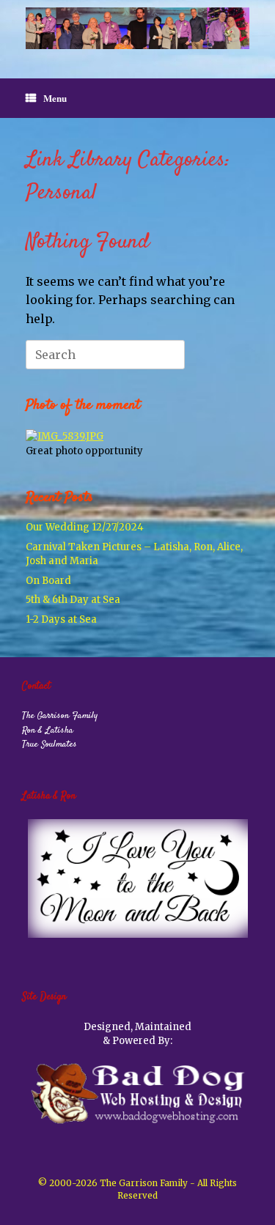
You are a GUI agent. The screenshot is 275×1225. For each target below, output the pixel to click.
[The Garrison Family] (137, 28)
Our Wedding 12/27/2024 (85, 527)
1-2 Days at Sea (61, 619)
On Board (48, 580)
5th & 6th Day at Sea (73, 599)
